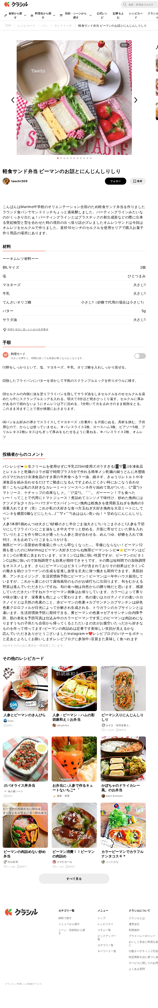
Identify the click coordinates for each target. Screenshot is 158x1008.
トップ (102, 918)
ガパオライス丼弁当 (19, 785)
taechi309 (19, 181)
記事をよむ (118, 15)
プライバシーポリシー (142, 936)
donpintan (63, 725)
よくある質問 (137, 968)
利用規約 (134, 930)
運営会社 (134, 924)
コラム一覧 (104, 930)
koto (11, 720)
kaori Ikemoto (114, 795)
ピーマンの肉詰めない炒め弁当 (24, 854)
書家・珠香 (63, 795)
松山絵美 (13, 861)
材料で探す (65, 918)
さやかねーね (64, 861)
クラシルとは (137, 918)
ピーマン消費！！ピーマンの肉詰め (73, 854)
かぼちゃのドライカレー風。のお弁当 (120, 787)
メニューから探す (69, 924)
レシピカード (136, 15)
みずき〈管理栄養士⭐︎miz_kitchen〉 (117, 725)
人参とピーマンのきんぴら (24, 715)
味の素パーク (15, 791)
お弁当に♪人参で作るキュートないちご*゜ (72, 787)
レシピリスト (106, 924)
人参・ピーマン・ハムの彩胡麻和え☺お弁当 (73, 717)
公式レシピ (102, 15)
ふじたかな (112, 861)
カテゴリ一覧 (106, 945)
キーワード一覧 (107, 951)
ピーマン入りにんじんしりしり (122, 717)
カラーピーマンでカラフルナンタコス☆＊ (122, 854)
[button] (57, 158)
